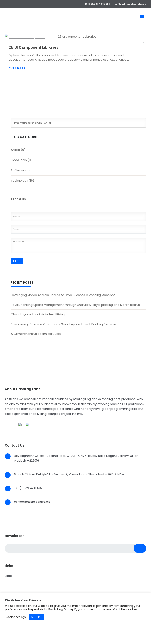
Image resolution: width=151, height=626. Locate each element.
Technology (19, 180)
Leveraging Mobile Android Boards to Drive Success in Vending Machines (63, 295)
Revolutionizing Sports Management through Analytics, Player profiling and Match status (75, 305)
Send (17, 261)
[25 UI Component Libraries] (75, 36)
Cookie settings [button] (16, 617)
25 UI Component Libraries (34, 47)
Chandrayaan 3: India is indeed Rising (38, 314)
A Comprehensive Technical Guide (36, 334)
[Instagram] (23, 3)
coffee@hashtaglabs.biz (130, 3)
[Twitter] (12, 3)
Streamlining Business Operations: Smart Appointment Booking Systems (63, 324)
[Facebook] (6, 3)
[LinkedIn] (17, 3)
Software (17, 170)
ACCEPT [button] (36, 617)
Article (15, 150)
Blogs (9, 576)
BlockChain (19, 160)
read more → (19, 67)
